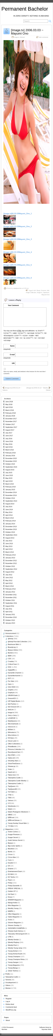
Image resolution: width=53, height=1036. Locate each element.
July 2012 (8, 575)
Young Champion (14, 957)
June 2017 (9, 436)
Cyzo (10, 860)
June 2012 (9, 577)
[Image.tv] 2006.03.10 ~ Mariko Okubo (38, 389)
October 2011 (10, 600)
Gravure (43, 290)
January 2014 (10, 524)
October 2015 (10, 464)
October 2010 (10, 620)
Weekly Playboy (13, 942)
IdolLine (11, 710)
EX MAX (11, 874)
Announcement (10, 633)
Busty (38, 290)
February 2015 (10, 487)
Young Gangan (13, 962)
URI (13, 363)
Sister (10, 769)
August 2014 (9, 504)
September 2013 (11, 535)
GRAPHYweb (12, 695)
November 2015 (11, 461)
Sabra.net (11, 758)
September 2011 (11, 603)
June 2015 (9, 475)
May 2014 (8, 512)
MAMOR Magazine (14, 900)
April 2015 (9, 481)
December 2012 (11, 560)
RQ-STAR (11, 755)
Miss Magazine (13, 905)
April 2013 (9, 549)
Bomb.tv (11, 653)
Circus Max (12, 857)
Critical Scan (12, 664)
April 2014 (9, 515)
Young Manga (13, 968)
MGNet (10, 729)
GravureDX (12, 698)
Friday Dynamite (13, 886)
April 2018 (9, 407)
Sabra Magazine (14, 917)
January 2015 (10, 490)
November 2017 (11, 421)
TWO (9, 798)
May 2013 (8, 546)
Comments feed (11, 1007)
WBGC (10, 815)
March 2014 (9, 518)
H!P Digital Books (14, 701)
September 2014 (11, 501)
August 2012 (9, 572)
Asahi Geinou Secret (15, 840)
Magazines (9, 829)
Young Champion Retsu (16, 959)
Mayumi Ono (46, 294)
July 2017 (8, 433)
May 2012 (8, 580)
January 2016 (10, 456)
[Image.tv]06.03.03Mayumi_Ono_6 (17, 278)
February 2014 (10, 521)
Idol (48, 290)
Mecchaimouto (13, 724)
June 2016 (9, 441)
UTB (9, 937)
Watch (10, 809)
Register (9, 999)
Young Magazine (14, 965)
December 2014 (11, 492)
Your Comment (13, 305)
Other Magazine (13, 914)
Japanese (46, 292)
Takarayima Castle (14, 783)
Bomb (10, 852)
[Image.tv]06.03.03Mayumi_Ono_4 (17, 252)
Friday (10, 883)
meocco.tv (11, 727)
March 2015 (9, 484)
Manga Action (12, 903)
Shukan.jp (11, 766)
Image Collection (31, 292)
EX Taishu (11, 877)
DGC (9, 667)
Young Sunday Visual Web (17, 823)
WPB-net (11, 817)
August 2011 (9, 606)
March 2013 (9, 552)
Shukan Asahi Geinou (15, 931)
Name (12, 346)
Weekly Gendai (13, 940)
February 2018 (10, 413)
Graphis (11, 690)
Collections (9, 636)
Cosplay (11, 661)
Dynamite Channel (14, 673)
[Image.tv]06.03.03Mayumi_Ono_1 (17, 213)
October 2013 (10, 532)
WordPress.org (11, 1010)
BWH (10, 656)
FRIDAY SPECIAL (14, 888)
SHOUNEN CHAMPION (16, 928)
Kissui (10, 897)
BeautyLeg (12, 647)
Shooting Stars (13, 761)
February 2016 (10, 453)
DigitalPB (11, 670)
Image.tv (16, 37)
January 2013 (10, 558)
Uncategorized (10, 982)
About (8, 1020)
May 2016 (8, 444)
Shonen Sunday (13, 925)
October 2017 (10, 424)
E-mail (12, 355)
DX (9, 866)
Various (10, 800)
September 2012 (11, 569)
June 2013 (9, 543)
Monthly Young (13, 908)
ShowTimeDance (14, 763)
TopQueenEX (12, 789)
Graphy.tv (11, 693)
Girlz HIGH (11, 687)
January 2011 (10, 614)
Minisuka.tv (12, 732)
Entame (10, 869)
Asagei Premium (14, 834)
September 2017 (11, 427)
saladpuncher (17, 288)
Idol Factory (12, 704)
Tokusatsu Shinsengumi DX (17, 934)
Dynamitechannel (14, 676)
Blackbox (11, 849)
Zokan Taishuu (13, 971)
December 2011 (11, 595)
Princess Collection (14, 749)
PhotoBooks (12, 746)
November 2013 (11, 529)
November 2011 (11, 597)
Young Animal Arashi (15, 954)
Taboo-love (12, 775)
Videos (7, 985)
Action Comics (13, 832)
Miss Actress (12, 735)
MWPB (10, 911)
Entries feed (10, 1004)
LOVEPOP (11, 718)
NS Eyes (11, 738)
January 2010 (10, 623)
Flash (10, 880)
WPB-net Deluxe (14, 820)
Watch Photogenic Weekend (18, 812)
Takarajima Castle (14, 778)
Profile (7, 974)
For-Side (11, 681)
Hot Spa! (11, 894)
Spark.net (11, 772)
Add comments (43, 37)
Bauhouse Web (13, 644)
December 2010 (11, 617)
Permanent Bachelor (24, 9)
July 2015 (8, 473)
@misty (10, 639)
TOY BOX (11, 792)
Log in (8, 1001)
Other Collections (14, 744)
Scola (10, 920)
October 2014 (10, 498)
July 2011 (8, 609)
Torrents (8, 980)
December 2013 (11, 526)
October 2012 (10, 566)
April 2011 (8, 612)
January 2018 (10, 416)
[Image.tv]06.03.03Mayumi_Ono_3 (17, 239)
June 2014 (9, 509)
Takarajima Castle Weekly (17, 781)
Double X (11, 863)
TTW (9, 795)
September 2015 (11, 467)
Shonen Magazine (14, 923)
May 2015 (8, 478)
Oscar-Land (12, 741)
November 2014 (11, 495)
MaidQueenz (12, 721)
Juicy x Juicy (12, 715)
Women (22, 37)
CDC (9, 659)
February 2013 (10, 555)
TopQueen (11, 786)
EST (9, 678)
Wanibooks (12, 806)
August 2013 (9, 538)
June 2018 (9, 402)
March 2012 (9, 586)
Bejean (10, 843)
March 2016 (9, 450)
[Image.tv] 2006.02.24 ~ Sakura (11, 389)
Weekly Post (12, 945)
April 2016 (9, 447)
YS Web (11, 826)
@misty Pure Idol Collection (17, 642)
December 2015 (11, 458)
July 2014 (8, 507)
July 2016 (8, 439)
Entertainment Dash (15, 871)
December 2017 (11, 419)
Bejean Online (13, 650)
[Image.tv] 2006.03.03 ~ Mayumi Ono (27, 31)
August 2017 (9, 430)
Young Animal (13, 951)
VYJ (9, 803)
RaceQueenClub (14, 752)
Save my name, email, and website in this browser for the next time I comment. (24, 372)
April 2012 (9, 583)
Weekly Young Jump (15, 948)
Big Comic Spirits (14, 846)
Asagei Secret (13, 837)
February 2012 (10, 589)
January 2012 (10, 592)
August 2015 (9, 470)
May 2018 (8, 404)
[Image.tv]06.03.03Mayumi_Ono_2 (17, 226)
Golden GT (12, 891)
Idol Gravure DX (13, 707)
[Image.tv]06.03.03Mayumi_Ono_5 (17, 265)
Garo (9, 684)
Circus (10, 854)
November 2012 (11, 563)
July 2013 (8, 541)
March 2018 (9, 410)
